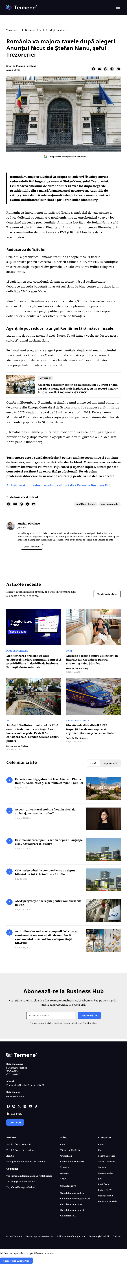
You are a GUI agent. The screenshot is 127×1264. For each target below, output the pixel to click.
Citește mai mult (31, 546)
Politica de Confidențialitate (85, 1023)
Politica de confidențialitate (71, 1236)
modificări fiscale (85, 504)
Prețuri (101, 1144)
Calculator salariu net (71, 1204)
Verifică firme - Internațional (20, 1150)
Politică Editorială (107, 1201)
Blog (100, 1150)
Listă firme (103, 1184)
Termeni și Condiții (99, 1236)
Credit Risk (66, 1155)
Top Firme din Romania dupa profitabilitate (29, 1175)
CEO (62, 1144)
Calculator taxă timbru (72, 1192)
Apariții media (105, 1172)
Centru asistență (106, 1155)
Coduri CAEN (105, 1190)
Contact (102, 1167)
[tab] (93, 763)
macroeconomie (109, 504)
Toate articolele (107, 594)
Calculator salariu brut (72, 1210)
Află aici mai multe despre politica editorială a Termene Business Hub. (59, 485)
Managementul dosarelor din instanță (26, 1161)
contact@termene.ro (16, 1096)
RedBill (10, 1155)
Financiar (65, 1167)
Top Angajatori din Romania (21, 1181)
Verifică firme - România (18, 1144)
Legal (63, 1178)
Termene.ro (15, 457)
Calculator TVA (68, 1215)
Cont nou (15, 1122)
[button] (117, 7)
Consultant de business (72, 1161)
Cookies (117, 1236)
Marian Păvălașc (26, 66)
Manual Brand (105, 1195)
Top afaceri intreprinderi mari (21, 1187)
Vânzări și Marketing (71, 1150)
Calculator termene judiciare (75, 1198)
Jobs (100, 1178)
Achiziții (64, 1172)
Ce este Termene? (106, 1161)
